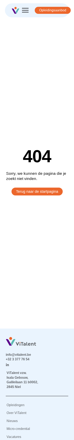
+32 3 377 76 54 (17, 359)
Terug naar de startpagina (37, 191)
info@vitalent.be (18, 354)
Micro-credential (18, 429)
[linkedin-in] (7, 365)
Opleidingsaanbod (52, 10)
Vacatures (14, 437)
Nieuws (12, 421)
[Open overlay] (25, 10)
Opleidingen (15, 405)
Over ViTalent (16, 413)
